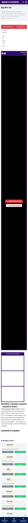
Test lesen (8, 451)
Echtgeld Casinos (14, 521)
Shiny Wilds (10, 457)
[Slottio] (4, 481)
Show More (20, 26)
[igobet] (4, 471)
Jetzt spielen (20, 451)
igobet (8, 469)
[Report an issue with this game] (3, 53)
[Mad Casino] (4, 504)
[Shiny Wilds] (4, 459)
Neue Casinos (3, 18)
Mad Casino (10, 501)
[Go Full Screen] (5, 53)
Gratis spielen (12, 363)
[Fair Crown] (4, 516)
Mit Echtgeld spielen (15, 201)
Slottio (8, 479)
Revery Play (10, 444)
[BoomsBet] (4, 494)
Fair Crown (9, 513)
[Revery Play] (4, 447)
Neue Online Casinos (5, 521)
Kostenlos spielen (15, 205)
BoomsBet (9, 491)
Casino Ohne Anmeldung (23, 521)
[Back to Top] (25, 515)
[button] (14, 203)
